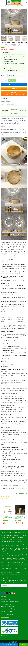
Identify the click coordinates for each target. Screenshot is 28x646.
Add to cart (12, 80)
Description (5, 110)
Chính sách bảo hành (8, 604)
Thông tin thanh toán (14, 114)
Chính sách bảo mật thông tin (10, 601)
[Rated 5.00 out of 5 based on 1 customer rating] (14, 47)
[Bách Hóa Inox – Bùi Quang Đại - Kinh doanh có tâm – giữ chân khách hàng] (14, 2)
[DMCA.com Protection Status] (5, 617)
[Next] (25, 22)
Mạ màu (2, 75)
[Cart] (26, 2)
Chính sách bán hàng (8, 599)
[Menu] (2, 2)
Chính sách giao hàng (8, 606)
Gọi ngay (24, 644)
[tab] (5, 110)
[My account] (24, 2)
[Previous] (2, 22)
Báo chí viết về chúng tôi (7, 635)
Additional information (14, 110)
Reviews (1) (23, 110)
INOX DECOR (20, 5)
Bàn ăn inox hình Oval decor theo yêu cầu (7, 517)
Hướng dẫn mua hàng (8, 611)
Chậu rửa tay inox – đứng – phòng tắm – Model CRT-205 (20, 517)
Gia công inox (12, 5)
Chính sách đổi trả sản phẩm (10, 609)
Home (6, 5)
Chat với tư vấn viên (10, 644)
